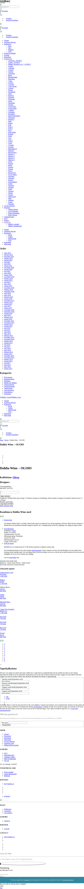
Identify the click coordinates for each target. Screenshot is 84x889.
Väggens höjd (6, 691)
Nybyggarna (8, 377)
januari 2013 (8, 368)
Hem (1, 440)
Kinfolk (10, 134)
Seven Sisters (12, 174)
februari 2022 (8, 255)
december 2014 (9, 337)
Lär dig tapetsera (9, 206)
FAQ (5, 219)
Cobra (10, 81)
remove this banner (68, 880)
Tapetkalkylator (9, 217)
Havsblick (11, 114)
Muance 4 (11, 160)
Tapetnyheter (8, 388)
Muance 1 (11, 154)
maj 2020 (7, 271)
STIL (10, 51)
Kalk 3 (10, 129)
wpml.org (27, 880)
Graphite (11, 110)
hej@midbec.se (9, 784)
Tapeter (6, 40)
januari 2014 (8, 354)
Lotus (10, 143)
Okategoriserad (9, 385)
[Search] (1, 9)
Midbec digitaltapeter (15, 226)
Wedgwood (12, 196)
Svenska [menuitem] (8, 18)
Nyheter (6, 55)
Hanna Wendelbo (13, 213)
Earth (10, 94)
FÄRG (10, 237)
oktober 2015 (8, 324)
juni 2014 (7, 345)
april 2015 (7, 332)
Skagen (10, 180)
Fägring (10, 105)
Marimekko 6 (12, 149)
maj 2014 (7, 346)
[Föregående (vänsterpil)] (1, 876)
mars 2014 (7, 350)
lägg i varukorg (5, 496)
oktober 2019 (8, 278)
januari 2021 (8, 266)
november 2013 (9, 357)
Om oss (6, 761)
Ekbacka (11, 95)
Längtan (11, 147)
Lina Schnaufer (13, 211)
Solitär (10, 184)
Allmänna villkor (9, 757)
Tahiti (10, 189)
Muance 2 (11, 156)
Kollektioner (8, 59)
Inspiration (7, 242)
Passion (10, 167)
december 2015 (9, 321)
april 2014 (7, 348)
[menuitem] (7, 18)
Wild (9, 198)
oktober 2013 (8, 359)
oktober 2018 (8, 289)
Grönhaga (11, 112)
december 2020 (9, 267)
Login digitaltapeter (10, 774)
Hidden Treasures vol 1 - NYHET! (19, 64)
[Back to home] (10, 397)
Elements (11, 97)
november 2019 (9, 277)
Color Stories (12, 86)
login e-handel (8, 772)
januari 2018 (8, 299)
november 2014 (9, 339)
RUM (10, 235)
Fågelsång (11, 103)
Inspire (10, 123)
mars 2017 (7, 306)
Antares (10, 72)
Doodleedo (11, 92)
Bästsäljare (7, 57)
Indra (10, 121)
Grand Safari (12, 108)
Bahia (10, 75)
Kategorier (7, 44)
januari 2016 (8, 319)
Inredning (7, 381)
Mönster (11, 50)
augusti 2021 (8, 260)
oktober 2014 (8, 341)
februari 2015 (8, 335)
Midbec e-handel (13, 224)
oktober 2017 (8, 302)
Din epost (5, 723)
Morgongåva (12, 152)
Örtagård (11, 204)
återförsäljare (38, 707)
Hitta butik (7, 244)
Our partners (8, 813)
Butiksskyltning (9, 379)
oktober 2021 (8, 258)
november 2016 (9, 310)
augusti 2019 (8, 280)
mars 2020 (7, 273)
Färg (9, 48)
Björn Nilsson (12, 215)
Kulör (10, 136)
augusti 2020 (8, 269)
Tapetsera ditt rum (10, 42)
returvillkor (12, 557)
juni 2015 (7, 328)
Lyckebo (11, 145)
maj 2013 (7, 363)
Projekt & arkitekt (10, 53)
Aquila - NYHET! (14, 62)
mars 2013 (7, 367)
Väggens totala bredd (9, 687)
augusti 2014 (8, 343)
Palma (10, 165)
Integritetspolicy (9, 755)
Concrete (11, 84)
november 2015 (9, 323)
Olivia (10, 162)
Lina (9, 138)
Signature (11, 178)
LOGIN (6, 829)
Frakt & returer (9, 543)
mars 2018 (7, 295)
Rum (9, 46)
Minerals (11, 151)
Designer (7, 208)
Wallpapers (7, 809)
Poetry (10, 171)
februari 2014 (8, 352)
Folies (10, 101)
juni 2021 (7, 262)
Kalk (9, 125)
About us (7, 821)
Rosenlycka (12, 173)
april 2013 (7, 365)
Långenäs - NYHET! (15, 61)
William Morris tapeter (11, 745)
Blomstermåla (12, 77)
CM (7, 697)
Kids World (12, 132)
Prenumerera (6, 725)
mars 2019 (7, 284)
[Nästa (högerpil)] (3, 876)
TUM (7, 698)
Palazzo (10, 163)
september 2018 (9, 291)
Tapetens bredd (7, 679)
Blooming (11, 79)
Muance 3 (11, 158)
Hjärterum (11, 117)
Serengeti (11, 176)
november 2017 (9, 301)
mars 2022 (7, 253)
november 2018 (9, 288)
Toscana (11, 191)
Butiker (6, 220)
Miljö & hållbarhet (10, 759)
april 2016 (7, 315)
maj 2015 (7, 330)
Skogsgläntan (12, 182)
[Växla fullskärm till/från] (3, 874)
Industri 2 (11, 119)
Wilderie (11, 200)
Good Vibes (12, 106)
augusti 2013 (8, 361)
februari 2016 (8, 317)
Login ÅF (7, 222)
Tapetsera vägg (9, 743)
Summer (11, 187)
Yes (1, 888)
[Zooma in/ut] (1, 874)
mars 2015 (7, 334)
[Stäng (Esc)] (7, 874)
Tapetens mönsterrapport (10, 683)
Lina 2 (10, 140)
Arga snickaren (9, 390)
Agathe (10, 66)
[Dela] (5, 874)
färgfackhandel (36, 550)
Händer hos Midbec (10, 383)
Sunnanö (11, 185)
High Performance (14, 116)
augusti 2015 (8, 326)
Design (10, 90)
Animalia (11, 68)
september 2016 (9, 312)
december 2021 (9, 256)
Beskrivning (8, 520)
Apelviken (11, 73)
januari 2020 (8, 275)
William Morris (13, 209)
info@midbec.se (9, 837)
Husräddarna (8, 392)
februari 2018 (8, 297)
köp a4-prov (7, 504)
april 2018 (7, 293)
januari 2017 (8, 308)
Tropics (10, 195)
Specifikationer (9, 529)
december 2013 (9, 356)
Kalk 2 (10, 127)
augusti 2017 (8, 304)
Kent (9, 130)
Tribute (10, 193)
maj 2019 (7, 282)
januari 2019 (8, 286)
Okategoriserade (9, 386)
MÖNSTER (12, 239)
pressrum (7, 796)
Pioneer (10, 169)
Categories (7, 811)
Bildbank (7, 776)
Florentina (11, 99)
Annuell (10, 70)
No (1, 886)
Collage (10, 83)
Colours (10, 88)
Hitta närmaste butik (6, 506)
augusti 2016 (8, 313)
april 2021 (7, 264)
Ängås (10, 202)
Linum (10, 141)
